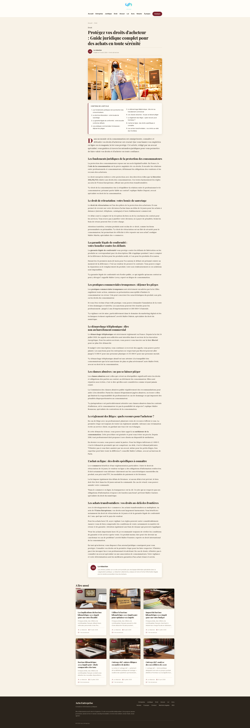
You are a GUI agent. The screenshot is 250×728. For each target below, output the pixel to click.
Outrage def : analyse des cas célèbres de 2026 (156, 663)
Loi (128, 14)
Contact (157, 14)
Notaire (139, 14)
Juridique (108, 14)
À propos (147, 14)
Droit (115, 14)
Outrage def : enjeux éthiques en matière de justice (124, 663)
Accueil (90, 14)
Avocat (122, 14)
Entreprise (99, 14)
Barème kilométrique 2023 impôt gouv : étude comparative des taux (88, 664)
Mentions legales (164, 705)
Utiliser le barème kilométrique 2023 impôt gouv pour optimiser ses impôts (124, 615)
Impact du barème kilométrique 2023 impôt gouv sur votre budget (156, 615)
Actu (132, 14)
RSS (173, 705)
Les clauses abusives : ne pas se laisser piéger (143, 115)
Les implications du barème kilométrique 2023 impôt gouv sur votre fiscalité (90, 615)
